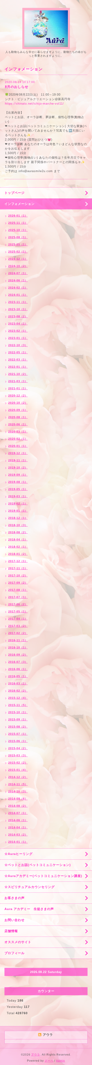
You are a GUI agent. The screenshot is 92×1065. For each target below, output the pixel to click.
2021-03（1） (18, 381)
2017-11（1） (18, 568)
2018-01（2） (18, 554)
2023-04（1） (18, 323)
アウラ (35, 1054)
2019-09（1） (18, 474)
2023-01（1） (18, 338)
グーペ (49, 1060)
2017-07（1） (18, 597)
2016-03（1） (18, 683)
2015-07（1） (18, 733)
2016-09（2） (18, 654)
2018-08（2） (18, 532)
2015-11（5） (18, 705)
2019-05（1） (18, 489)
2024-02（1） (18, 287)
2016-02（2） (18, 690)
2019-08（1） (18, 482)
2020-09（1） (18, 410)
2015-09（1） (18, 719)
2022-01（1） (18, 366)
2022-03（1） (18, 359)
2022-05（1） (18, 352)
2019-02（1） (18, 503)
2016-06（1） (18, 669)
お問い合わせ (14, 920)
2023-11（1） (18, 302)
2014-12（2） (18, 777)
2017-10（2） (18, 575)
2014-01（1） (18, 841)
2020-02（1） (18, 438)
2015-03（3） (18, 755)
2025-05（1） (18, 244)
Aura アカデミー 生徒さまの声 (29, 909)
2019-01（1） (18, 510)
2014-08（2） (18, 805)
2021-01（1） (18, 388)
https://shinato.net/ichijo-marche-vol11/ (34, 103)
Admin (60, 1060)
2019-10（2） (18, 467)
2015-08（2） (18, 726)
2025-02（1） (18, 251)
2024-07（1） (18, 273)
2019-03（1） (18, 496)
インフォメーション (19, 204)
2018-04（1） (18, 539)
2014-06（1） (18, 820)
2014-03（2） (18, 834)
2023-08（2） (18, 316)
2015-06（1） (18, 741)
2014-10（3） (18, 791)
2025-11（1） (18, 222)
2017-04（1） (18, 618)
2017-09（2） (18, 582)
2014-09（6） (18, 798)
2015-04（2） (18, 748)
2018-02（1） (18, 546)
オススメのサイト (17, 942)
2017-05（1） (18, 611)
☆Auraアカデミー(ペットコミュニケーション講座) (43, 876)
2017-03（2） (18, 626)
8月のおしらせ (16, 87)
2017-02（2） (18, 633)
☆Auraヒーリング (18, 854)
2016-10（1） (18, 647)
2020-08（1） (18, 417)
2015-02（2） (18, 762)
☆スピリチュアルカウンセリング (29, 887)
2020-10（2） (18, 402)
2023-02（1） (18, 330)
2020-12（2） (18, 395)
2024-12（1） (18, 258)
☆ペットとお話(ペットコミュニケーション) (37, 865)
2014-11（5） (18, 784)
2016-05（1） (18, 676)
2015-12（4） (18, 698)
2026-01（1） (18, 215)
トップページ (14, 193)
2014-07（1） (18, 813)
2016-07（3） (18, 662)
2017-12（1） (18, 561)
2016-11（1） (18, 640)
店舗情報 (11, 931)
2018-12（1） (18, 518)
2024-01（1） (18, 294)
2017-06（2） (18, 604)
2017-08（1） (18, 590)
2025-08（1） (18, 237)
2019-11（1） (18, 460)
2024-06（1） (18, 280)
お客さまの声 (14, 898)
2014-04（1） (18, 827)
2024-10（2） (18, 266)
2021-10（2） (18, 374)
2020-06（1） (18, 424)
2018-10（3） (18, 525)
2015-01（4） (18, 769)
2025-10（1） (18, 230)
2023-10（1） (18, 309)
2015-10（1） (18, 712)
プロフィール (14, 953)
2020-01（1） (18, 446)
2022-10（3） (18, 345)
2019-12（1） (18, 453)
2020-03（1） (18, 431)
